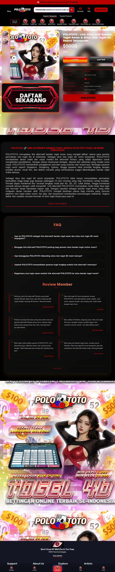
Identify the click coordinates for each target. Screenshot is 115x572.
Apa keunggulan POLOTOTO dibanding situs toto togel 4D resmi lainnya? (48, 256)
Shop (9, 11)
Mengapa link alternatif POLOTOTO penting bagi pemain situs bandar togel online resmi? (55, 247)
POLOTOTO (88, 98)
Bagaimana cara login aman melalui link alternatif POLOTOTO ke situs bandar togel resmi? (56, 273)
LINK (80, 570)
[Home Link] (22, 9)
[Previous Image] (14, 58)
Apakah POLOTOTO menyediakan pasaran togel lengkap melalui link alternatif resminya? (55, 265)
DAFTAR (101, 60)
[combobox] (51, 9)
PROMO (11, 570)
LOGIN (75, 60)
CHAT (103, 570)
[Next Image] (55, 58)
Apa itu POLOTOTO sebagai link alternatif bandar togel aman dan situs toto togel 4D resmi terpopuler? (56, 237)
